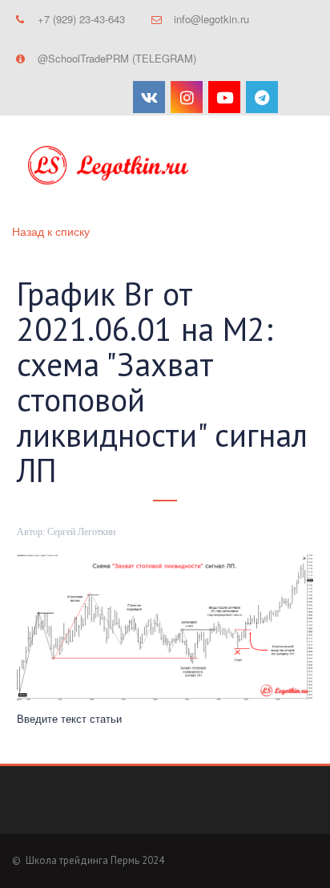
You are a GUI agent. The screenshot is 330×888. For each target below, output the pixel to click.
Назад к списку (51, 231)
